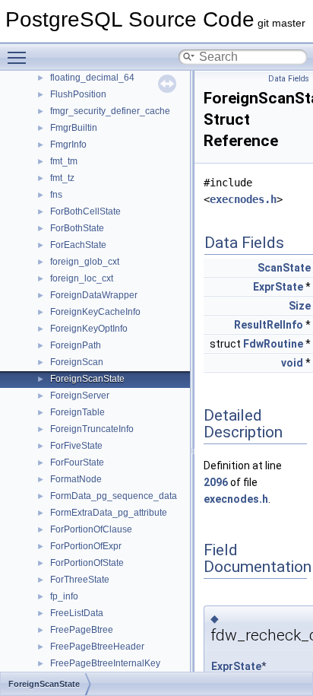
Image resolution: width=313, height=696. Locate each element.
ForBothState (77, 228)
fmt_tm (63, 161)
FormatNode (76, 479)
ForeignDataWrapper (94, 295)
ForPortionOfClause (91, 529)
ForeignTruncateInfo (92, 429)
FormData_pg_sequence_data (113, 496)
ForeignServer (79, 395)
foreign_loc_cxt (81, 278)
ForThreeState (79, 579)
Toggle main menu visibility (19, 57)
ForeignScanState (87, 378)
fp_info (64, 596)
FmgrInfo (68, 144)
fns (56, 194)
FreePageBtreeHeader (97, 646)
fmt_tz (62, 178)
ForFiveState (76, 445)
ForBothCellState (85, 211)
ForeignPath (75, 345)
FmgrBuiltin (73, 127)
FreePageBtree (81, 629)
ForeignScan (76, 362)
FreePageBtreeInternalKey (105, 663)
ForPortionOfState (87, 563)
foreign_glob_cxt (84, 261)
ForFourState (77, 462)
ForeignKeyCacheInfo (95, 312)
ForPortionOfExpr (86, 546)
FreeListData (76, 613)
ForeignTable (77, 412)
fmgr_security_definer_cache (110, 111)
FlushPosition (78, 94)
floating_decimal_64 (92, 77)
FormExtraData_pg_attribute (108, 512)
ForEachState (78, 245)
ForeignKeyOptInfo (89, 328)
